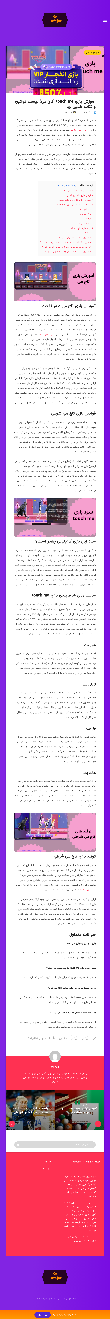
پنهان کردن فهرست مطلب (66, 185)
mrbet (55, 1067)
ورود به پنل (42, 1314)
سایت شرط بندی (46, 334)
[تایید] (18, 1145)
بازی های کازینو (78, 130)
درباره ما (47, 1168)
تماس (48, 1161)
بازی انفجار (85, 890)
